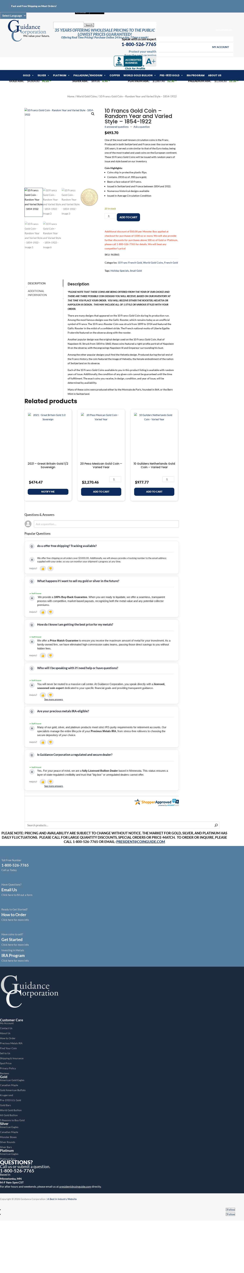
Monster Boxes (8, 1137)
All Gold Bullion (9, 1115)
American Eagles (9, 1127)
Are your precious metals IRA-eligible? (63, 711)
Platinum (59, 75)
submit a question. (33, 1166)
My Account (224, 30)
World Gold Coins (86, 96)
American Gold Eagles (12, 1080)
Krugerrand (6, 1095)
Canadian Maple (9, 1085)
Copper (114, 75)
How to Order (8, 1038)
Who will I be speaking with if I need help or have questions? (77, 668)
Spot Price (5, 1063)
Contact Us (6, 1028)
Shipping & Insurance (11, 1058)
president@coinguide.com (75, 1186)
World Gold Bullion (138, 75)
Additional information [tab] (37, 293)
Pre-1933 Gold (170, 75)
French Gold (171, 262)
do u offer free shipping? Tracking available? (67, 546)
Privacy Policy (8, 1068)
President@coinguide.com (140, 842)
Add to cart (128, 217)
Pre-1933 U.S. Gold (10, 1100)
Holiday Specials (120, 270)
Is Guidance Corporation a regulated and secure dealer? (74, 754)
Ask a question (142, 126)
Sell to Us (5, 1053)
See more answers (53, 699)
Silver (42, 75)
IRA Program (196, 75)
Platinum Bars (8, 1158)
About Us (214, 75)
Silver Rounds (7, 1142)
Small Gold (136, 270)
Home (70, 96)
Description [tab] (37, 283)
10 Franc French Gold (130, 262)
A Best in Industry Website (62, 1198)
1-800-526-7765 (138, 44)
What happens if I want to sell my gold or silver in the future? (78, 581)
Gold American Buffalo (13, 1090)
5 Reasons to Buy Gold (12, 1120)
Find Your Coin (8, 1048)
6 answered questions (117, 126)
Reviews (4, 1073)
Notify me (48, 491)
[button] (93, 114)
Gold (26, 75)
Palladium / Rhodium (87, 75)
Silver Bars (6, 1147)
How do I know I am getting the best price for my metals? (75, 624)
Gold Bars (5, 1105)
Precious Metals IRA (11, 1043)
